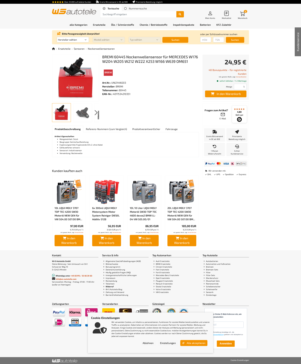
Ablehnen (148, 342)
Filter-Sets (210, 275)
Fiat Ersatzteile (162, 269)
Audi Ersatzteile (162, 261)
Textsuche (113, 8)
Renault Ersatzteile (164, 284)
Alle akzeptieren (195, 342)
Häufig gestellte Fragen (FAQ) (118, 272)
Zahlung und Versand (115, 292)
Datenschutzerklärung (115, 269)
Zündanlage (211, 295)
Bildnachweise (112, 264)
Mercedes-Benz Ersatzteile (167, 275)
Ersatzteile (64, 48)
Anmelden (226, 343)
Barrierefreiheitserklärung (117, 295)
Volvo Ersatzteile (163, 289)
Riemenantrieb (212, 284)
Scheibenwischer (213, 286)
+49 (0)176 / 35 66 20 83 (81, 276)
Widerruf (110, 286)
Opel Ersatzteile (163, 278)
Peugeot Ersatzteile (164, 281)
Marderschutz (212, 278)
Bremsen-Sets (212, 269)
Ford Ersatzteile (163, 272)
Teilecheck (110, 284)
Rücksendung (111, 281)
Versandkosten (79, 232)
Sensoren (79, 48)
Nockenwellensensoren (101, 48)
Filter (208, 272)
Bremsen (210, 267)
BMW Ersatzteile (163, 264)
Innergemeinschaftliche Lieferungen (121, 275)
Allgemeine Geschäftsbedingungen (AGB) (123, 261)
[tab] (111, 8)
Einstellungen (168, 342)
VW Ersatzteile (162, 292)
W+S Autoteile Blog (114, 289)
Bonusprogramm (113, 267)
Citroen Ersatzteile (164, 267)
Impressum (110, 278)
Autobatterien (212, 261)
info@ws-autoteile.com (66, 279)
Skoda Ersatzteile (163, 286)
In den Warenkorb (69, 240)
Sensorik (209, 292)
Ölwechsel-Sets (212, 281)
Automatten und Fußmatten (218, 264)
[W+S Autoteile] (74, 11)
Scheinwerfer (211, 289)
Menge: (229, 87)
